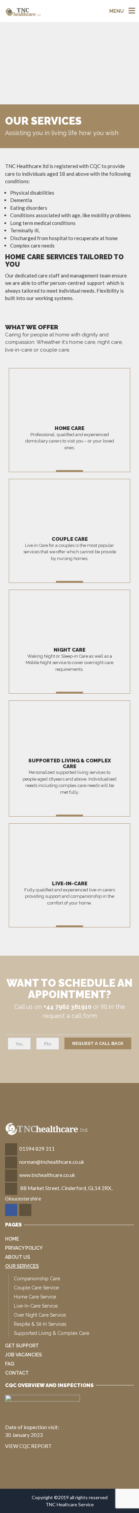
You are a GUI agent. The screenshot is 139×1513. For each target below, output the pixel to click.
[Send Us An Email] (25, 1210)
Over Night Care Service (40, 1315)
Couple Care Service (36, 1287)
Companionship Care (37, 1278)
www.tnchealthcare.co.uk (47, 1175)
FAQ (9, 1364)
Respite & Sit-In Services (40, 1324)
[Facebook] (11, 1210)
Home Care (69, 428)
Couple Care (70, 539)
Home (12, 1239)
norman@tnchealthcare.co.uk (51, 1162)
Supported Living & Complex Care (69, 763)
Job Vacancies (23, 1354)
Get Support (22, 1345)
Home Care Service (35, 1297)
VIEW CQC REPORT (28, 1446)
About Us (17, 1257)
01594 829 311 (37, 1149)
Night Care (69, 650)
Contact (17, 1373)
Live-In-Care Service (36, 1306)
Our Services (22, 1266)
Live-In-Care (69, 884)
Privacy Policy (24, 1248)
